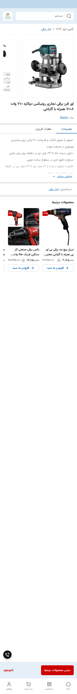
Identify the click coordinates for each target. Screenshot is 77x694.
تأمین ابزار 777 (65, 29)
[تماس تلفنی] (7, 655)
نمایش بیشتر (64, 176)
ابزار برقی (46, 29)
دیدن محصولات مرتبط (57, 670)
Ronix (64, 117)
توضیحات (66, 129)
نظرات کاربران (43, 129)
